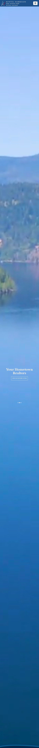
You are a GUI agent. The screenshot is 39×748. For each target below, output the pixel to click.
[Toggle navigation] (35, 3)
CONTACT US (19, 378)
